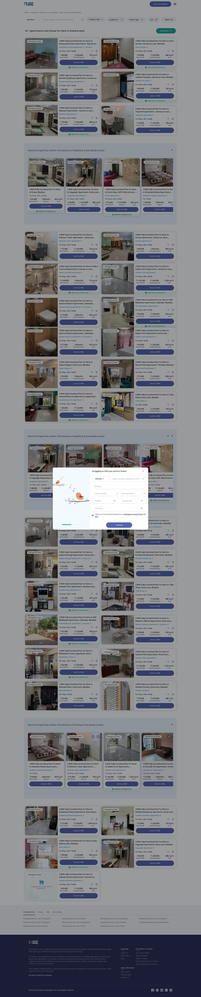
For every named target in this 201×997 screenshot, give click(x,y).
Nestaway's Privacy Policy (133, 514)
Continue (119, 525)
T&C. (96, 517)
